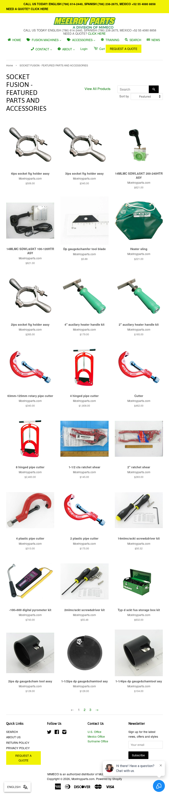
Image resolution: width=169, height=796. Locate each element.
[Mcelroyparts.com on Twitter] (49, 732)
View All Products (97, 88)
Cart (102, 49)
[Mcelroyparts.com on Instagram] (64, 732)
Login (84, 49)
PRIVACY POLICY (18, 748)
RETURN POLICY (17, 743)
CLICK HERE (39, 9)
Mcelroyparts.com (83, 779)
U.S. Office (94, 732)
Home (9, 65)
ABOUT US (13, 737)
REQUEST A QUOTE (123, 49)
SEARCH (12, 732)
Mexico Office (96, 736)
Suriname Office (98, 741)
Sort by (124, 96)
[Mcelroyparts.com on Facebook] (56, 732)
